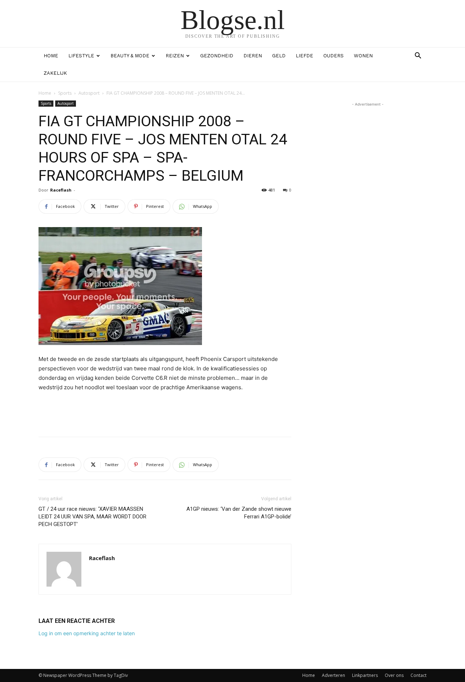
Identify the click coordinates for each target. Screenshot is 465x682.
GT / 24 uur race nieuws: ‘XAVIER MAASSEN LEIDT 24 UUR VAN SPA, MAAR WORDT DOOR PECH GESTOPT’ (92, 516)
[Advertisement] (165, 412)
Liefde (304, 55)
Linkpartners (365, 675)
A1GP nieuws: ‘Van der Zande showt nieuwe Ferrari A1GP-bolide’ (238, 513)
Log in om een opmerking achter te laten (87, 633)
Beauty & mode (129, 55)
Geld (279, 55)
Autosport (89, 93)
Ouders (333, 55)
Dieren (252, 55)
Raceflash (61, 190)
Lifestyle (81, 55)
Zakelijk (55, 73)
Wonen (363, 55)
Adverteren (333, 675)
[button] (417, 56)
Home (51, 55)
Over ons (394, 675)
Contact (418, 675)
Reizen (175, 55)
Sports (65, 93)
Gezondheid (216, 55)
